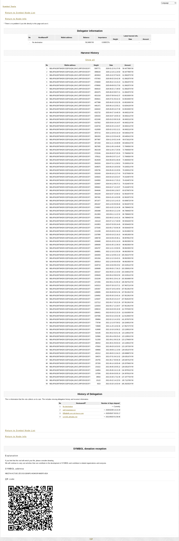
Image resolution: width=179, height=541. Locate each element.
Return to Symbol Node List (20, 13)
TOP (91, 539)
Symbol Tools (9, 6)
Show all (90, 60)
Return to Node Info (16, 19)
